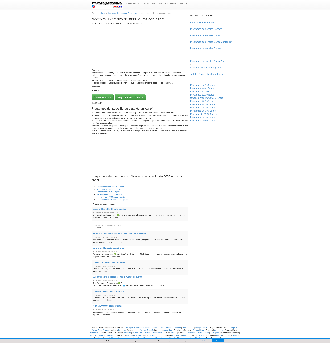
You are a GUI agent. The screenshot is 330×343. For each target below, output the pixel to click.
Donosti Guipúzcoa (145, 338)
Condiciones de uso (142, 327)
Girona (199, 332)
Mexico (189, 338)
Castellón (101, 335)
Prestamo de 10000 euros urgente (111, 197)
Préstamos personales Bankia (205, 48)
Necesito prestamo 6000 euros (109, 194)
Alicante (93, 335)
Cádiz (161, 327)
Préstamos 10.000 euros (202, 101)
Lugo (160, 335)
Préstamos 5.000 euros (202, 91)
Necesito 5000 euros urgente (108, 191)
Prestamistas (149, 3)
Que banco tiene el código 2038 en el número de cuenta (117, 276)
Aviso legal (128, 327)
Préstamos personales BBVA (205, 35)
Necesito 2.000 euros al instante (110, 189)
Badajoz (129, 335)
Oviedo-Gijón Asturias (100, 330)
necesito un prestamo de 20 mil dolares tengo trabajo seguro (119, 233)
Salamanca (219, 330)
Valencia (110, 335)
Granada (177, 327)
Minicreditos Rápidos (167, 3)
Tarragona (214, 332)
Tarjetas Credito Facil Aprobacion (207, 74)
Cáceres (138, 335)
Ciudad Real (137, 332)
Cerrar (218, 341)
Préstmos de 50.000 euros (203, 113)
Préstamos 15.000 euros (202, 104)
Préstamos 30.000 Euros (203, 110)
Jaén (192, 327)
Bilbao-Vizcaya (160, 338)
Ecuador (181, 338)
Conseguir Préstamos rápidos (205, 67)
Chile (196, 338)
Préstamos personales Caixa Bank (208, 61)
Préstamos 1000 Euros (202, 88)
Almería (154, 327)
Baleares (122, 330)
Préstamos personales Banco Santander (211, 41)
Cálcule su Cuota (102, 97)
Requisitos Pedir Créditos (130, 97)
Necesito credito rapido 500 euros (110, 186)
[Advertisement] (140, 47)
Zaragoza (233, 327)
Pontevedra (177, 335)
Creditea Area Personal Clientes (206, 97)
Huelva (185, 327)
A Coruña (152, 335)
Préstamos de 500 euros (202, 84)
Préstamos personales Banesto (206, 28)
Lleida (206, 332)
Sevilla (205, 327)
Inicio (103, 13)
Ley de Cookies (204, 341)
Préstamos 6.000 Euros (202, 94)
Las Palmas (141, 330)
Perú (201, 338)
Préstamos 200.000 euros (203, 120)
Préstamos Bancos (132, 3)
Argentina (173, 338)
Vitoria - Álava (116, 338)
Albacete (127, 332)
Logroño (186, 335)
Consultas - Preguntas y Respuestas (123, 13)
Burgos (196, 330)
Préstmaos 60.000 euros (202, 117)
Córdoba (168, 327)
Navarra (236, 335)
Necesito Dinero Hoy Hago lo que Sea (109, 209)
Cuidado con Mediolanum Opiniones (109, 262)
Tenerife (150, 330)
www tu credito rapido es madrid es (108, 248)
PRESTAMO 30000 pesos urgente (107, 305)
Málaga (198, 327)
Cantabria (168, 330)
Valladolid (94, 332)
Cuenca (147, 332)
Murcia (219, 335)
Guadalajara (157, 332)
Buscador (183, 3)
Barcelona (191, 332)
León (202, 330)
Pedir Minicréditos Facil (202, 22)
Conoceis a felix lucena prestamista (108, 291)
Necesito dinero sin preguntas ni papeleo (113, 199)
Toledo (174, 332)
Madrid (202, 335)
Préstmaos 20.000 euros (202, 107)
